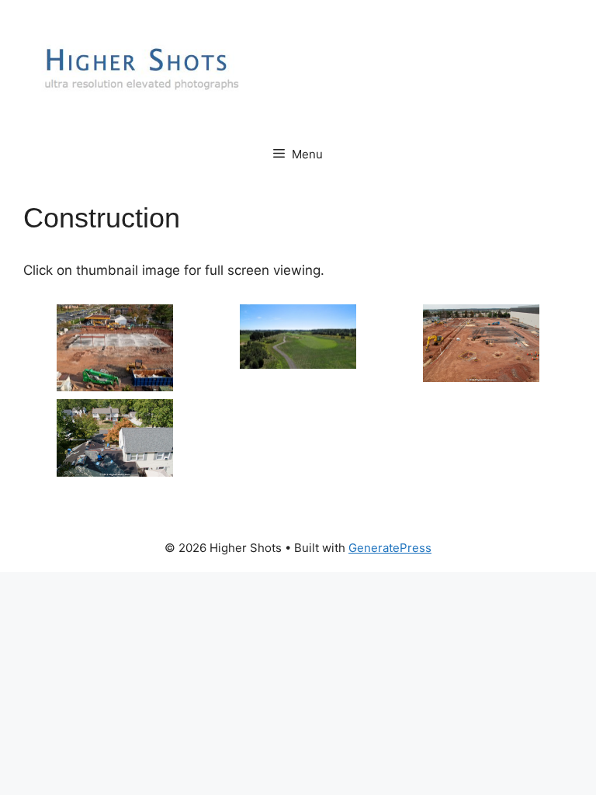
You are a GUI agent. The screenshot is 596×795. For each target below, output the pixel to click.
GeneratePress (389, 547)
